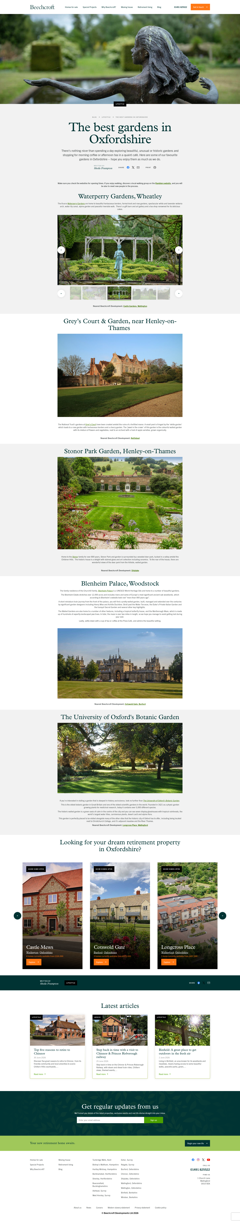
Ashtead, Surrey (99, 1190)
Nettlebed (135, 438)
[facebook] (128, 167)
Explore (32, 962)
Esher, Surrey (127, 1160)
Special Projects (37, 1164)
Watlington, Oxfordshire (131, 1188)
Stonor (75, 556)
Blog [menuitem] (159, 7)
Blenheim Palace (105, 590)
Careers (99, 1207)
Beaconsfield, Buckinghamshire (100, 1184)
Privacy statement (142, 1207)
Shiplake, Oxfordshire (130, 1178)
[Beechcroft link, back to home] (42, 7)
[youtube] (208, 1160)
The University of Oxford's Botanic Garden (161, 800)
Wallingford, (167, 952)
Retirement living (65, 1164)
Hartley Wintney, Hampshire (104, 1169)
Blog (94, 117)
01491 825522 (180, 7)
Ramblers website (163, 183)
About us (77, 1207)
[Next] (178, 250)
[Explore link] (52, 915)
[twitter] (133, 167)
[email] (138, 167)
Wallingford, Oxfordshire (131, 1183)
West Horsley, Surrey (101, 1195)
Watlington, (32, 952)
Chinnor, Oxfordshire (130, 1174)
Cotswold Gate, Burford (135, 704)
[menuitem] (71, 7)
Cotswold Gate (109, 947)
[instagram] (198, 1159)
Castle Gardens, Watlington (135, 306)
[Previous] (61, 250)
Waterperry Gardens (76, 203)
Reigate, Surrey (127, 1164)
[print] (155, 167)
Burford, (98, 952)
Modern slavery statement (119, 1207)
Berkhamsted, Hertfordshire (104, 1174)
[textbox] (110, 1120)
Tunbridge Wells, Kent (101, 1160)
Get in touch (198, 7)
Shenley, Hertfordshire (102, 1178)
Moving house (64, 1160)
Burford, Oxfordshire (130, 1169)
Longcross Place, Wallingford (135, 825)
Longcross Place (178, 947)
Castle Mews (39, 947)
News (88, 1207)
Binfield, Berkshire (129, 1192)
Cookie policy (160, 1207)
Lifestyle (120, 104)
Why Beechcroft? (37, 1169)
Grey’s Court (90, 424)
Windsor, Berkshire (129, 1197)
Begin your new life (195, 1143)
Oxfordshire (46, 952)
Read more (38, 1074)
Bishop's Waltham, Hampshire (105, 1164)
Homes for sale (36, 1160)
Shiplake (135, 570)
